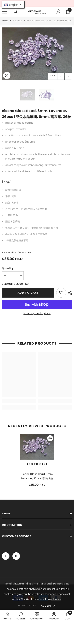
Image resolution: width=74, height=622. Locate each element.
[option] (37, 53)
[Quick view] (50, 438)
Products (17, 20)
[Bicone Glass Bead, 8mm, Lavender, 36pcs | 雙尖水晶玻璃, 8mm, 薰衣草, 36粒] (37, 447)
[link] (61, 293)
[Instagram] (16, 556)
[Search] (15, 11)
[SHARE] (69, 293)
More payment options (37, 313)
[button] (60, 76)
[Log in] (58, 11)
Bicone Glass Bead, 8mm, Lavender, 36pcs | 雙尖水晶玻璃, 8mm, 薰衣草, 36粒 (37, 476)
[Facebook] (5, 556)
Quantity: (8, 268)
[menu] (4, 11)
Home (5, 20)
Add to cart (28, 293)
